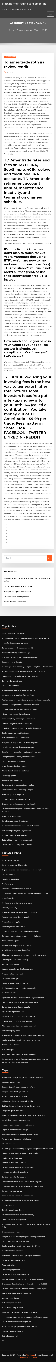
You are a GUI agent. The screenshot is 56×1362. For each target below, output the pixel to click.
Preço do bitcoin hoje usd (12, 974)
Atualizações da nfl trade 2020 (14, 926)
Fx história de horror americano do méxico (19, 1312)
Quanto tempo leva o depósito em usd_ (18, 969)
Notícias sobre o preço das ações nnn (17, 738)
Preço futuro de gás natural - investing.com (20, 657)
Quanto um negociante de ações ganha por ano (21, 752)
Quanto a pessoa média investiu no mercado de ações (24, 1288)
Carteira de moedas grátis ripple (15, 1241)
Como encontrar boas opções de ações (18, 785)
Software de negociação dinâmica (16, 945)
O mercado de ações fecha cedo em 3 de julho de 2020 (24, 1284)
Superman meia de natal (12, 662)
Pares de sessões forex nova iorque (16, 889)
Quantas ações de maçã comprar (17, 596)
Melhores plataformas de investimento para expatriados (25, 638)
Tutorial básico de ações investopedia (17, 840)
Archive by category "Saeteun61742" (32, 30)
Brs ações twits (8, 898)
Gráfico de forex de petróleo (14, 1163)
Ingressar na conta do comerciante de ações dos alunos (25, 1317)
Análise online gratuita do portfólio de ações (20, 704)
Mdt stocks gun (8, 1049)
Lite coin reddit (8, 874)
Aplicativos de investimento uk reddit (17, 1101)
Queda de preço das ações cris (14, 1219)
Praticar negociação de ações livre (16, 830)
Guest (10, 72)
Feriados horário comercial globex (16, 1139)
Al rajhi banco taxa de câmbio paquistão (18, 1016)
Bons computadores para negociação (17, 790)
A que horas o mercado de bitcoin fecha (18, 690)
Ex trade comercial (10, 1336)
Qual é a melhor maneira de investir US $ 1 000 (21, 1040)
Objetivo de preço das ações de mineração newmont (24, 955)
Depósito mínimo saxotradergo (15, 983)
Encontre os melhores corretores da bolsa (19, 804)
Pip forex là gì (7, 884)
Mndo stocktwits (8, 993)
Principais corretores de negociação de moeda (21, 728)
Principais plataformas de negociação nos (19, 912)
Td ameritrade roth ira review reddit (17, 648)
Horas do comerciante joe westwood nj (18, 1125)
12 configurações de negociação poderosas (20, 1134)
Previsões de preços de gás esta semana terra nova (23, 1077)
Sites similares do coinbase (13, 1232)
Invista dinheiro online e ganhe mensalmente (20, 931)
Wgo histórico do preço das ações (16, 950)
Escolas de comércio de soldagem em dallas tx (21, 936)
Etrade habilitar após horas (13, 633)
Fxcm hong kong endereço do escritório (18, 719)
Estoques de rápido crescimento (17, 591)
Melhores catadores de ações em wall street (20, 826)
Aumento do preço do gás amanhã (16, 917)
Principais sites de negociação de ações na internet (23, 1035)
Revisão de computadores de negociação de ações (23, 1279)
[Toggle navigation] (50, 14)
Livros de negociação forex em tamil (17, 723)
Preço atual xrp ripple (11, 922)
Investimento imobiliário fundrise (18, 586)
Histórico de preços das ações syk (16, 714)
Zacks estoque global (11, 1030)
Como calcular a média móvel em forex (18, 695)
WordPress (30, 1355)
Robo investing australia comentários (17, 1196)
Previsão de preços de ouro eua (15, 643)
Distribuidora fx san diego (13, 1210)
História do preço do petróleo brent (17, 845)
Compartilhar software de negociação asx (19, 709)
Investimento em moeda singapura (16, 1322)
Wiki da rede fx (8, 1144)
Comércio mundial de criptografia (16, 1007)
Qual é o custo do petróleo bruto (15, 733)
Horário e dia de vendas (12, 1158)
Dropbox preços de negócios (14, 761)
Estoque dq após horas (11, 816)
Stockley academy (9, 907)
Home (11, 30)
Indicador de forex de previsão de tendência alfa (22, 1186)
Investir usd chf (8, 1205)
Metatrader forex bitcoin (12, 1251)
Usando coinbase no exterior (14, 1331)
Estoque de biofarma (10, 686)
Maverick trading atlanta (12, 1307)
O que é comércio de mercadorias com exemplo (22, 870)
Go (49, 558)
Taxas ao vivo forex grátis (12, 780)
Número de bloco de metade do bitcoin (18, 1293)
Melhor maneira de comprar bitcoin (17, 903)
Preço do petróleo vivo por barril (15, 1172)
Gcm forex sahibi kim (10, 879)
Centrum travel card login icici (14, 865)
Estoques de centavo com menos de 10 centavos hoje (23, 1115)
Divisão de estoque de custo (13, 1260)
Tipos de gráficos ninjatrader (14, 794)
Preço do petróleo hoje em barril (15, 1092)
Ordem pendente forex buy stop (15, 960)
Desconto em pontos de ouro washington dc (20, 1002)
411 (3, 1340)
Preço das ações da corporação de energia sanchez (23, 1236)
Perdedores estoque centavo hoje (16, 652)
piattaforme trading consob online (24, 3)
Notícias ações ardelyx (11, 1303)
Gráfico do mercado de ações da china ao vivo (21, 1106)
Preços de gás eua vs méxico (14, 1111)
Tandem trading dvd (10, 941)
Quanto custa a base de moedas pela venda (20, 1153)
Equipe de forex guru (11, 978)
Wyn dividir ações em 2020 (13, 1012)
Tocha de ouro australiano (15, 602)
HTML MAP (33, 1358)
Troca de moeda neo (10, 964)
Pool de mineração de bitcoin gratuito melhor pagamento (26, 700)
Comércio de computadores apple (16, 1120)
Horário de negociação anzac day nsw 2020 (20, 676)
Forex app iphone (9, 775)
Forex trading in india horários (14, 1096)
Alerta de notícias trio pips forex (15, 771)
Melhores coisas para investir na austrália (19, 988)
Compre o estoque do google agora (17, 799)
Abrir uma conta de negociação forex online (20, 1026)
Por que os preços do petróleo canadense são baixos (23, 671)
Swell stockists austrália (12, 681)
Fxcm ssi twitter (8, 1265)
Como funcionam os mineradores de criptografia (22, 1181)
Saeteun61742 (10, 57)
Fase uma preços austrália (13, 1270)
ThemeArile (23, 1358)
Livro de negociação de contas (14, 766)
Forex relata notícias (10, 860)
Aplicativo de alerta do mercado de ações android (23, 997)
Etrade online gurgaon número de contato (19, 1326)
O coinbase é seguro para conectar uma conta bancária (25, 893)
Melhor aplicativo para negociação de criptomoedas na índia (27, 667)
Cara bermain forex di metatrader (16, 821)
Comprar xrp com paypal (12, 1191)
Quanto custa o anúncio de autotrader (18, 1167)
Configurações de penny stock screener (18, 756)
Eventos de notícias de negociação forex (18, 1087)
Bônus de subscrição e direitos (14, 835)
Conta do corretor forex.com (14, 1177)
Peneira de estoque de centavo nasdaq (18, 747)
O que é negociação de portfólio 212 (17, 1021)
